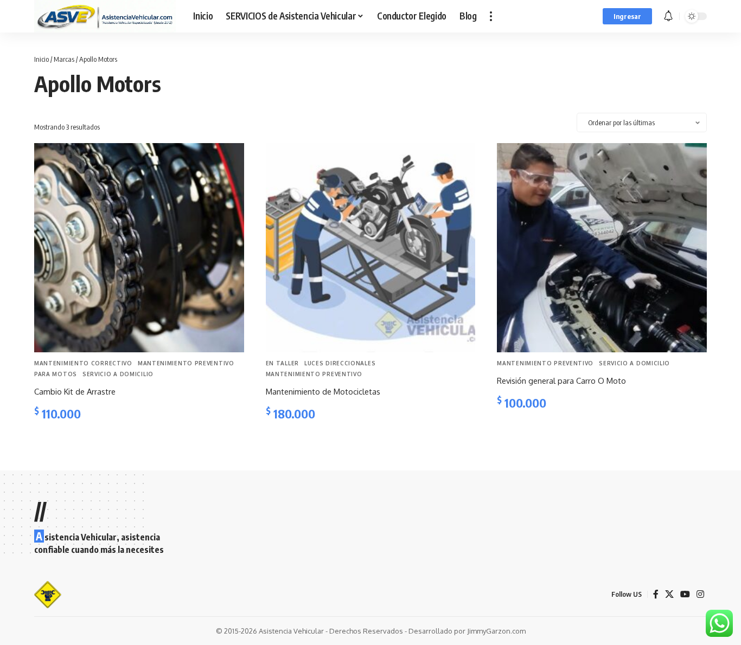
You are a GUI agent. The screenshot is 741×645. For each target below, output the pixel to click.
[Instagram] (700, 594)
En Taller (282, 363)
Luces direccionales (339, 363)
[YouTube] (685, 594)
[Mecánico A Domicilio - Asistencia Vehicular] (105, 16)
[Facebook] (655, 594)
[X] (669, 594)
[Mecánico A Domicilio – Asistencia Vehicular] (48, 594)
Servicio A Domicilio (118, 374)
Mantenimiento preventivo (186, 363)
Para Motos (55, 374)
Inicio (41, 59)
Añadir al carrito (73, 441)
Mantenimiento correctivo (83, 363)
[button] (491, 16)
